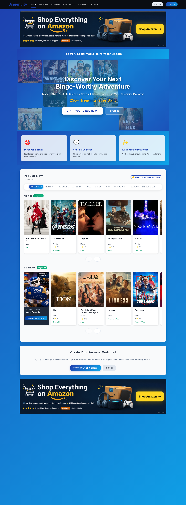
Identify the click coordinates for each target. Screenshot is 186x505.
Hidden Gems (149, 187)
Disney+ (99, 187)
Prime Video (63, 187)
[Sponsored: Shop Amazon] (93, 29)
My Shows (43, 4)
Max (108, 187)
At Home (94, 4)
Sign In (157, 4)
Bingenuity (17, 4)
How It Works (69, 4)
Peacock (134, 187)
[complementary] (36, 298)
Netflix (49, 187)
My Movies (55, 4)
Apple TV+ (77, 187)
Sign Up (172, 4)
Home (33, 4)
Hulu (88, 187)
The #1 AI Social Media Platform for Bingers (93, 53)
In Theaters (83, 4)
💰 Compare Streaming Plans (146, 177)
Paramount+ (120, 187)
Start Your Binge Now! (82, 111)
